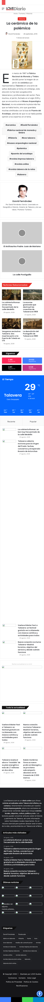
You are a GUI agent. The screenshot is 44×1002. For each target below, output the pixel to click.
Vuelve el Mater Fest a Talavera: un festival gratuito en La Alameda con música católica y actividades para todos (28, 630)
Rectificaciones (22, 986)
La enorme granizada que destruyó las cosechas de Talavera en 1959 (30, 307)
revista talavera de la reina (22, 169)
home (29, 938)
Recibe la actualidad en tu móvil (22, 664)
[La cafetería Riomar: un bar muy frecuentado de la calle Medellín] (11, 294)
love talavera (29, 138)
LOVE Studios (36, 974)
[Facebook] (22, 213)
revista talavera (21, 955)
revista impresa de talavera (28, 947)
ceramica (11, 125)
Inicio (15, 13)
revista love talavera (30, 951)
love (35, 938)
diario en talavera (9, 938)
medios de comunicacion (24, 942)
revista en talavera (9, 947)
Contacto (22, 978)
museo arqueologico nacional (22, 143)
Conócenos (12, 978)
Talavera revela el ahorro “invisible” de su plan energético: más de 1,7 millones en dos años (11, 765)
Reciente (11, 421)
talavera (22, 174)
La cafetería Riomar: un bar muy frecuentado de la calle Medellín (11, 306)
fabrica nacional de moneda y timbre (22, 131)
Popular (33, 421)
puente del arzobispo (22, 153)
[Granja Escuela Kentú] (35, 916)
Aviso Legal (31, 978)
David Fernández (14, 34)
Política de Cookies (31, 982)
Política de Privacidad (14, 982)
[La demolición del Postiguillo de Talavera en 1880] (32, 323)
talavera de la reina (9, 963)
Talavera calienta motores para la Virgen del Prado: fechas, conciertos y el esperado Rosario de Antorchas (29, 446)
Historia (29, 13)
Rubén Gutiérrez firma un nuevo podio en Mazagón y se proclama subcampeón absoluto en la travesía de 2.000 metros (32, 769)
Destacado (22, 934)
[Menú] (3, 9)
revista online (22, 164)
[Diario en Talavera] (16, 9)
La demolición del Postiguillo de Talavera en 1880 (31, 333)
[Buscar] (41, 9)
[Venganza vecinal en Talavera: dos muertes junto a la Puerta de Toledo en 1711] (11, 323)
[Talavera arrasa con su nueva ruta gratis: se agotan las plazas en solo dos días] (22, 915)
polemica (22, 148)
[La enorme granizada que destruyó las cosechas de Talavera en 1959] (32, 294)
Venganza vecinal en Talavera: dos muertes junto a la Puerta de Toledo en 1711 (11, 336)
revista (38, 942)
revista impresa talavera (22, 159)
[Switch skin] (36, 9)
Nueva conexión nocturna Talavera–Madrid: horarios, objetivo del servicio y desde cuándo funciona (29, 647)
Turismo (22, 13)
